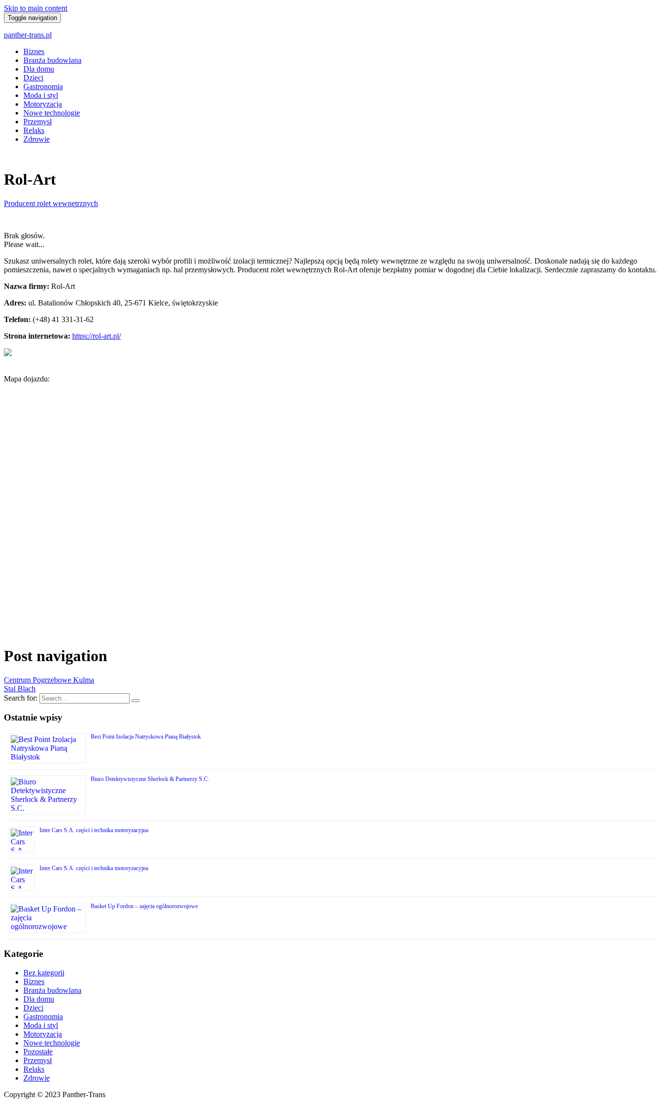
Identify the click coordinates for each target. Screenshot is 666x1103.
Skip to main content (35, 8)
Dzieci (33, 78)
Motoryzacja (42, 104)
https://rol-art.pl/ (96, 336)
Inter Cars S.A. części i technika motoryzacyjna (93, 830)
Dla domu (38, 69)
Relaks (33, 130)
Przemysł (37, 121)
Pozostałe (38, 1051)
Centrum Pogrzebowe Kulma (49, 680)
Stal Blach (20, 689)
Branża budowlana (52, 60)
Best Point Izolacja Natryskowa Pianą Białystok (146, 736)
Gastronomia (43, 86)
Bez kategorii (43, 973)
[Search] (135, 700)
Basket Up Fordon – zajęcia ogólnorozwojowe (144, 906)
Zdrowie (36, 139)
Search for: (21, 698)
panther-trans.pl (28, 35)
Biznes (33, 51)
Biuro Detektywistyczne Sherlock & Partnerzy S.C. (150, 779)
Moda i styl (40, 95)
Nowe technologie (51, 113)
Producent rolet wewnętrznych (51, 203)
